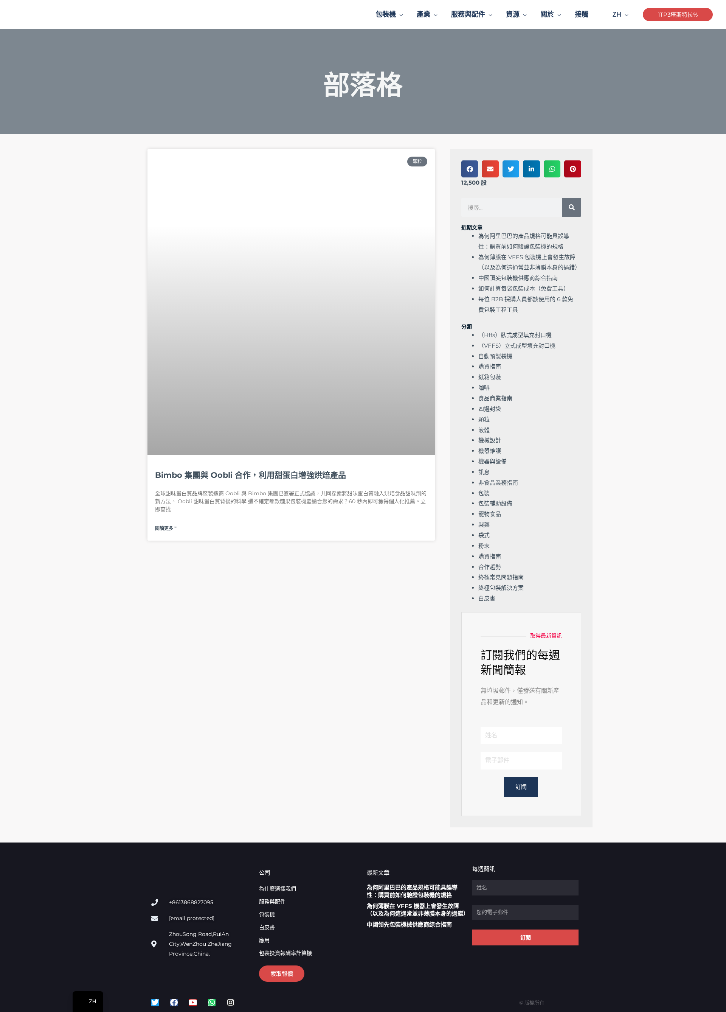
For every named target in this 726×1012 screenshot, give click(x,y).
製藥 (484, 524)
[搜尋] (571, 207)
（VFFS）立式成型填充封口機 (516, 345)
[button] (399, 14)
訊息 (484, 472)
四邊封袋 (489, 408)
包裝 (484, 493)
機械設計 (489, 440)
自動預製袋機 (495, 356)
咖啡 (484, 387)
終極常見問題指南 (501, 577)
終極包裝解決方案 (501, 587)
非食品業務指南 (498, 482)
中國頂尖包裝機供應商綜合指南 (518, 277)
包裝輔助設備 (495, 503)
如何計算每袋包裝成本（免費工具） (523, 288)
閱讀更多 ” (166, 528)
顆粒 (484, 419)
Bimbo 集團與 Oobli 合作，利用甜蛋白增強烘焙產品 (250, 475)
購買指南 (489, 366)
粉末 (484, 545)
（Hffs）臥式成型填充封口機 (515, 335)
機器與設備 (492, 461)
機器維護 (489, 450)
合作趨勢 (489, 567)
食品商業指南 (495, 398)
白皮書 (486, 598)
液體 (484, 430)
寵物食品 (489, 514)
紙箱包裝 (489, 377)
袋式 (484, 535)
